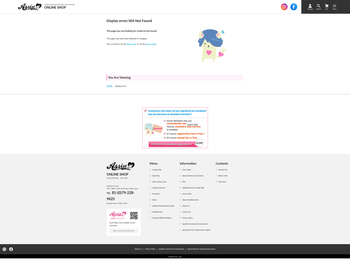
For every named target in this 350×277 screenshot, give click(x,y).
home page (131, 44)
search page (151, 44)
